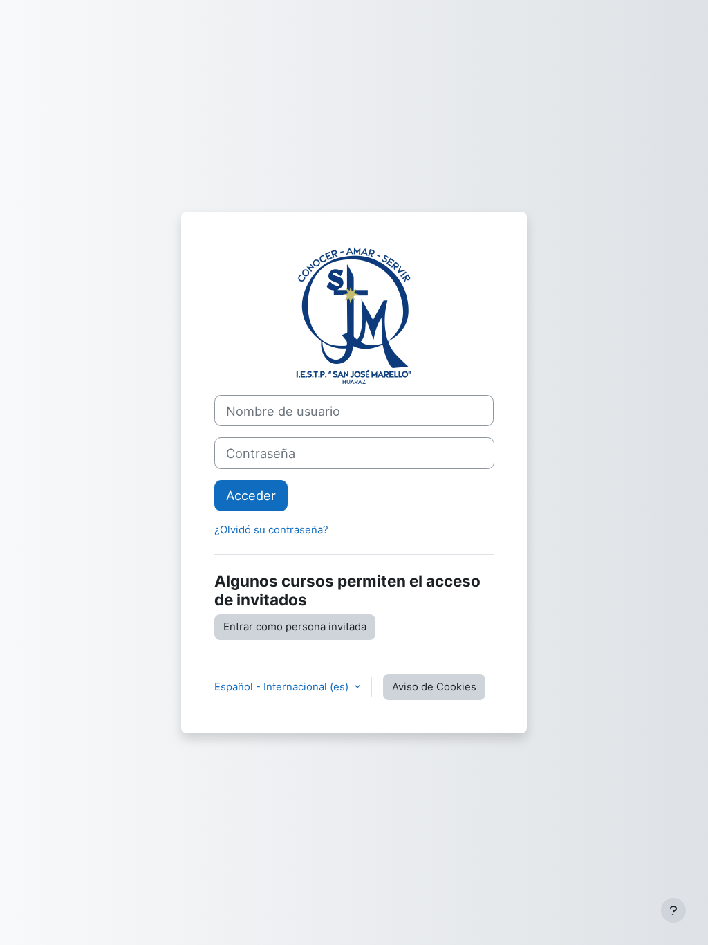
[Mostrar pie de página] (673, 910)
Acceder (251, 495)
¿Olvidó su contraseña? (271, 530)
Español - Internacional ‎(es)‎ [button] (282, 687)
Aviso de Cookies (434, 687)
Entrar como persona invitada (294, 627)
